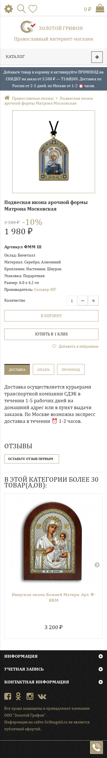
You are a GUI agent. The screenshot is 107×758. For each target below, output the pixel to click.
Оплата (43, 370)
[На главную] (8, 98)
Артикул (13, 246)
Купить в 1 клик (51, 334)
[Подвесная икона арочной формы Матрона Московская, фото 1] (53, 151)
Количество (14, 300)
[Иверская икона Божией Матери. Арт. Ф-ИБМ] (51, 542)
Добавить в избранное (78, 346)
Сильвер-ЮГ (45, 289)
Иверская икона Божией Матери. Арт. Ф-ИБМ (53, 597)
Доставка (17, 370)
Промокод (71, 370)
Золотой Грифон (61, 28)
